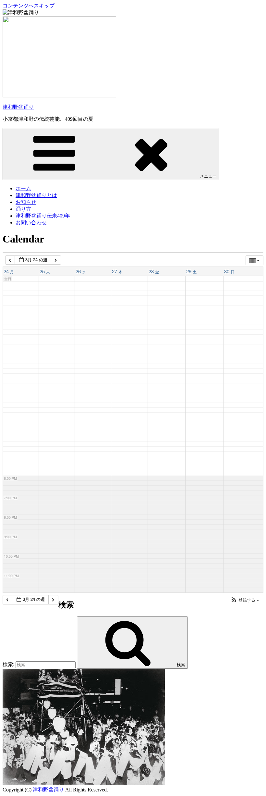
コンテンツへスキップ (28, 5)
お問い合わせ (31, 222)
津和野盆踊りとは (36, 195)
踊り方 (23, 209)
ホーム (23, 188)
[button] (244, 600)
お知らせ (26, 202)
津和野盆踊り (18, 107)
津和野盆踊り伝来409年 (43, 215)
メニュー (208, 176)
